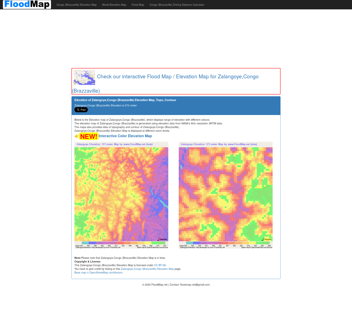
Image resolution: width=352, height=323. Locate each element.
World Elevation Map (114, 4)
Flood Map (138, 4)
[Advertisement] (176, 38)
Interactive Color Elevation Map (125, 135)
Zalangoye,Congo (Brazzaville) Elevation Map (147, 269)
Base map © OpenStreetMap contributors (98, 272)
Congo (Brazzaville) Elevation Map (77, 4)
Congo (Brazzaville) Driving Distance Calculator (177, 4)
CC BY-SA (160, 265)
